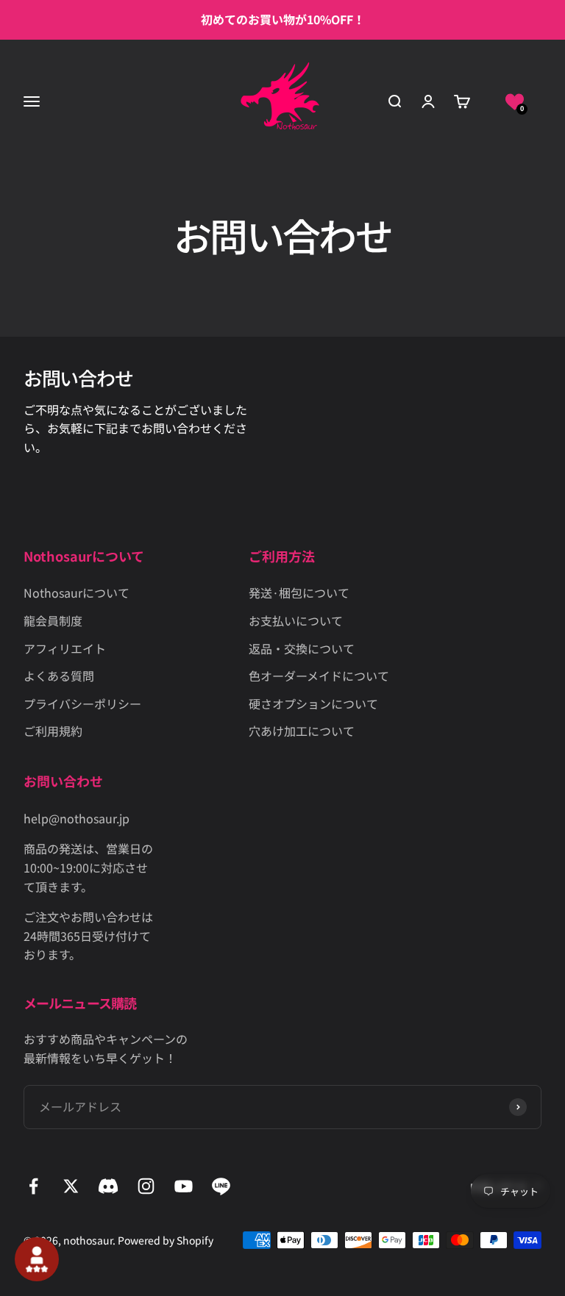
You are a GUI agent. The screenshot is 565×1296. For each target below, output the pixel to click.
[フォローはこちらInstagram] (146, 1186)
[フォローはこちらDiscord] (108, 1186)
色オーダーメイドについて (319, 675)
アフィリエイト (65, 648)
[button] (514, 101)
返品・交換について (302, 648)
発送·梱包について (299, 592)
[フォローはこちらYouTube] (183, 1186)
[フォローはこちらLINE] (221, 1186)
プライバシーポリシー (82, 703)
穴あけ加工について (302, 731)
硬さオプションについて (313, 703)
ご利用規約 (53, 731)
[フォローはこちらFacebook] (33, 1186)
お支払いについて (296, 620)
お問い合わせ (78, 377)
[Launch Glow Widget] (37, 1259)
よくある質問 (59, 675)
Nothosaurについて (76, 592)
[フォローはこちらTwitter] (71, 1186)
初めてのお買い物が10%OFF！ (283, 19)
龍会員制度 (53, 620)
